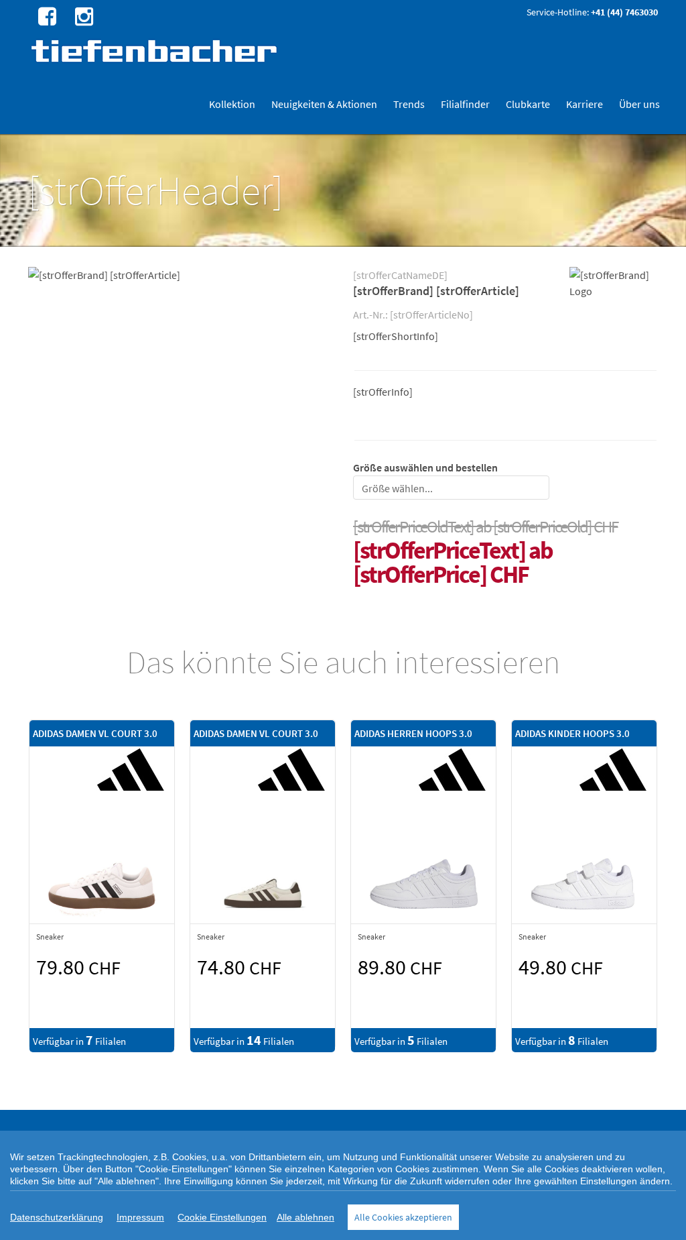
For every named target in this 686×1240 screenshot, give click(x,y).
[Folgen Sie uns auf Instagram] (82, 15)
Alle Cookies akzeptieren (403, 1217)
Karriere (584, 104)
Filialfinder (465, 104)
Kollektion (232, 104)
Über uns (639, 104)
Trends (409, 104)
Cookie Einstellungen (222, 1217)
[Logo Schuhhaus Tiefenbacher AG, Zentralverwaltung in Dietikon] (155, 50)
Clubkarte (528, 104)
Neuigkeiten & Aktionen (324, 104)
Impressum (140, 1217)
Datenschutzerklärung (56, 1217)
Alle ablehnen (305, 1217)
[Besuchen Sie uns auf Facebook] (45, 15)
